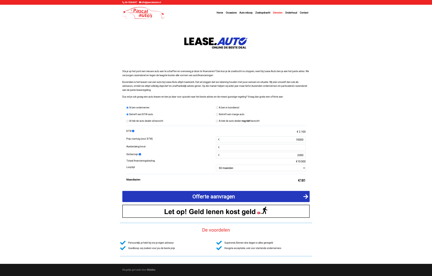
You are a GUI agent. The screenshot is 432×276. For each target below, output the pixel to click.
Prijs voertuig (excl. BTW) (139, 138)
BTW (129, 131)
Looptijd (130, 167)
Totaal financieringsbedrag (140, 160)
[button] (216, 196)
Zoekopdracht (262, 12)
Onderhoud (291, 12)
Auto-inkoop (246, 12)
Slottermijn (132, 154)
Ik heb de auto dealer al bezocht (146, 121)
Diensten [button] (277, 12)
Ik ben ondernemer (139, 107)
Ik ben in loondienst (229, 107)
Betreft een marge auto (231, 114)
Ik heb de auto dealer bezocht (239, 121)
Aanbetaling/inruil (135, 146)
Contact (304, 12)
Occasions (231, 12)
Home (220, 12)
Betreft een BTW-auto (141, 114)
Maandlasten (133, 179)
